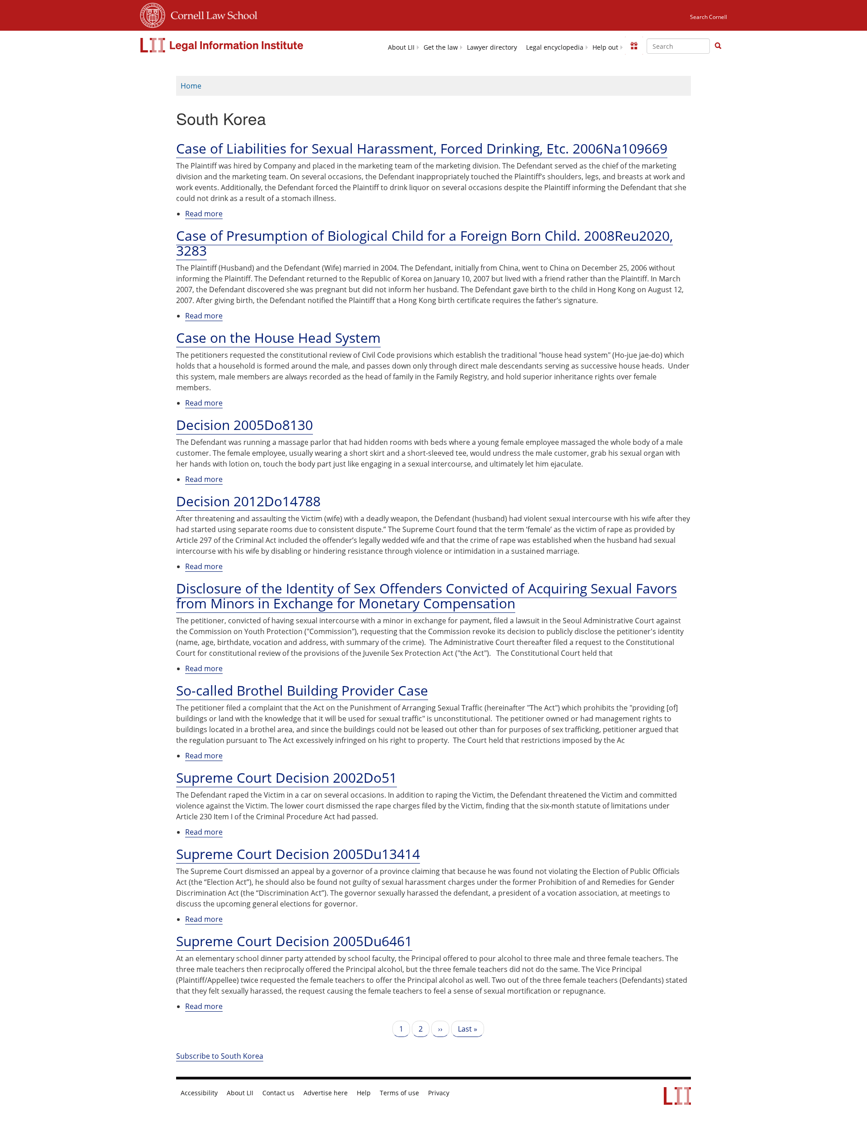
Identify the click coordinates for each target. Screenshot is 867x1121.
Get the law (441, 47)
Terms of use (399, 1093)
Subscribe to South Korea (219, 1056)
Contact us (278, 1093)
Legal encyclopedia (554, 47)
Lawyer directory (492, 47)
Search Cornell (708, 17)
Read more (204, 214)
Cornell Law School (211, 14)
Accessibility (199, 1093)
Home (191, 86)
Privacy (438, 1093)
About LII (401, 47)
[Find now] (718, 46)
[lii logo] (222, 45)
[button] (718, 45)
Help (364, 1093)
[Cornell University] (152, 14)
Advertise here (325, 1093)
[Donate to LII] (634, 46)
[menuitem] (401, 46)
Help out (605, 47)
